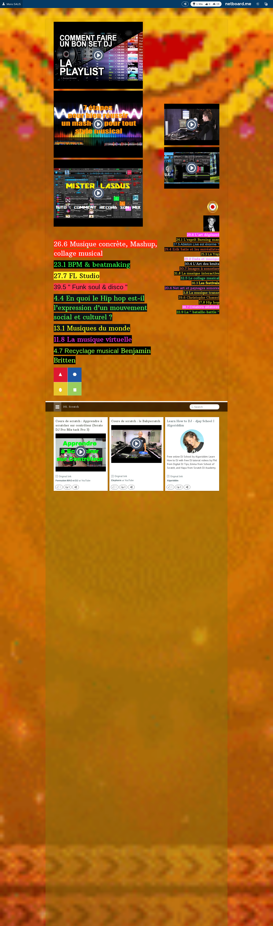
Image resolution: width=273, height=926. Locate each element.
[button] (266, 4)
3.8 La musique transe (201, 292)
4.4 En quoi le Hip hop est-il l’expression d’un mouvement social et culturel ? (100, 307)
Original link (65, 476)
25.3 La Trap (210, 254)
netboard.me (238, 3)
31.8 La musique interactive (196, 273)
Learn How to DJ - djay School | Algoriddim (190, 423)
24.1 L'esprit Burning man (197, 239)
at (73, 480)
